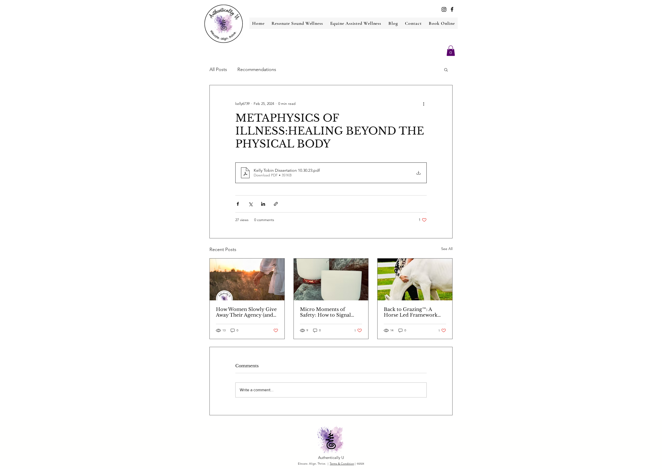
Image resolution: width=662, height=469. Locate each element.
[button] (450, 50)
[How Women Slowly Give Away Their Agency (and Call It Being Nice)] (247, 279)
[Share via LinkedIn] (263, 203)
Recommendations (256, 69)
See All (447, 248)
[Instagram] (444, 9)
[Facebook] (452, 9)
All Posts (218, 69)
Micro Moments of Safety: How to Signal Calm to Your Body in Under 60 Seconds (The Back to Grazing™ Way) (328, 312)
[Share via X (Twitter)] (250, 203)
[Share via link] (275, 203)
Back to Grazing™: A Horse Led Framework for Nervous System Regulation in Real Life (411, 312)
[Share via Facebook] (237, 203)
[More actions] (423, 104)
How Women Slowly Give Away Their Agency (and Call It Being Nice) (246, 312)
